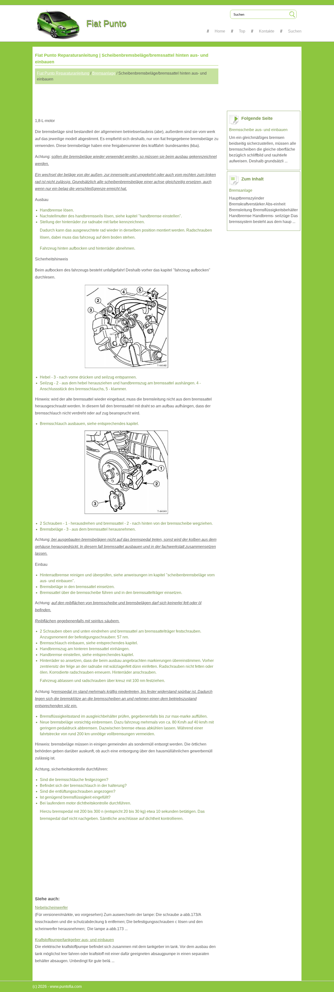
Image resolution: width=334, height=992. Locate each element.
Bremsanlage (103, 73)
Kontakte (266, 31)
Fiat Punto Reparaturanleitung (63, 73)
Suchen (294, 31)
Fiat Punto (106, 24)
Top (242, 31)
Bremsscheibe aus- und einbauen (258, 130)
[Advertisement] (126, 98)
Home (220, 31)
